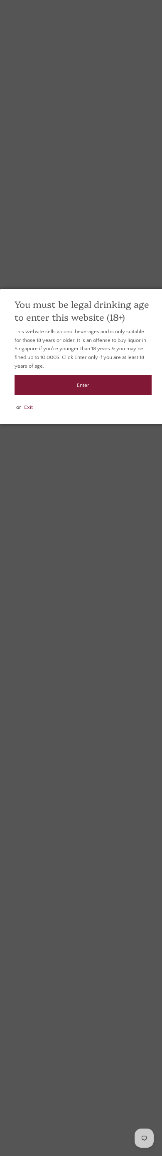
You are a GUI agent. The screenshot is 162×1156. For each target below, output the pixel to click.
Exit (28, 407)
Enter (83, 385)
